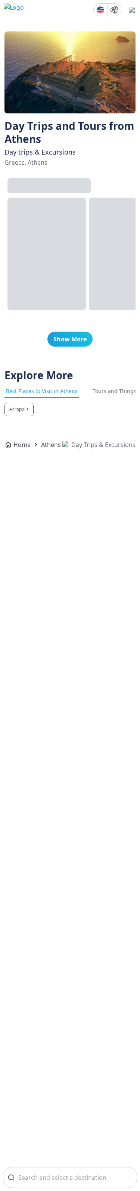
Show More (70, 339)
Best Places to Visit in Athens (42, 391)
